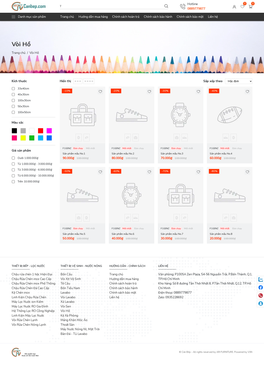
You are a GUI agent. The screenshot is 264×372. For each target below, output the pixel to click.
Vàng (23, 137)
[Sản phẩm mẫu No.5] (82, 195)
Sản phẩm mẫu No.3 (172, 153)
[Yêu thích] (100, 92)
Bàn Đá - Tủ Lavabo (74, 334)
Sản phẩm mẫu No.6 (123, 234)
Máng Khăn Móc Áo (74, 320)
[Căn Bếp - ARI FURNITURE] (34, 6)
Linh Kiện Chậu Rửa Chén (29, 297)
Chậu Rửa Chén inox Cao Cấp (31, 279)
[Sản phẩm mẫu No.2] (131, 115)
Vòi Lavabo (68, 297)
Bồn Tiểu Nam (70, 288)
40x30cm (23, 94)
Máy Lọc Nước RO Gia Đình (30, 306)
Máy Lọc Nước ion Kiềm (27, 302)
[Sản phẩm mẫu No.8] (229, 195)
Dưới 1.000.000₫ (28, 158)
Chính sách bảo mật (190, 17)
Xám (23, 130)
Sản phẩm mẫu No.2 (123, 153)
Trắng (31, 130)
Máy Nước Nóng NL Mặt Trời (80, 329)
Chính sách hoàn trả (125, 17)
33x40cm (23, 88)
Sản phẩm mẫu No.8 (221, 234)
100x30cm (24, 100)
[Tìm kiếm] (166, 6)
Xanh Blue (49, 137)
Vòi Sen (66, 306)
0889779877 (196, 9)
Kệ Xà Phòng (69, 316)
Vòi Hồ (65, 311)
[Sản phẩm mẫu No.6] (131, 195)
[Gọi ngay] (183, 6)
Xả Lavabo (68, 302)
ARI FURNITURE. (225, 352)
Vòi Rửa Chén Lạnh (25, 320)
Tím (49, 130)
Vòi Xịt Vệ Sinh (71, 279)
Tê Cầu (65, 283)
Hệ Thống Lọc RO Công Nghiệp (33, 311)
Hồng (14, 137)
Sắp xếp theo (213, 81)
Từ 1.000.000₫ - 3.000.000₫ (35, 164)
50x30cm (23, 106)
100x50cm (24, 112)
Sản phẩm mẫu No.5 (74, 234)
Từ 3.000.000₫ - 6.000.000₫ (35, 169)
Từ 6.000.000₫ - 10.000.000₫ (36, 175)
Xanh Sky (40, 137)
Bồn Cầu (66, 274)
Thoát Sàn (67, 325)
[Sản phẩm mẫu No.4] (229, 115)
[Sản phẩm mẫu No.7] (180, 195)
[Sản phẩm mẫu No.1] (82, 115)
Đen (14, 130)
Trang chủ (67, 17)
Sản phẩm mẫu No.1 (74, 153)
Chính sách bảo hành (158, 17)
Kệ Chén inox (21, 293)
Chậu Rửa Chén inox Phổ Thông (33, 283)
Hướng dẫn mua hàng (93, 17)
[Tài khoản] (234, 6)
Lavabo (65, 293)
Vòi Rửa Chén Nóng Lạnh (29, 325)
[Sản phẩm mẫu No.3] (180, 115)
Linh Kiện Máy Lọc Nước (28, 316)
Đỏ (40, 130)
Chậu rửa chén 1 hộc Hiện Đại (32, 274)
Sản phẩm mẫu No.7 (172, 234)
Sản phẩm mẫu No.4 (221, 153)
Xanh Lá (31, 137)
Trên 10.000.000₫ (28, 181)
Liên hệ (213, 17)
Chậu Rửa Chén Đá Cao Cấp (30, 288)
